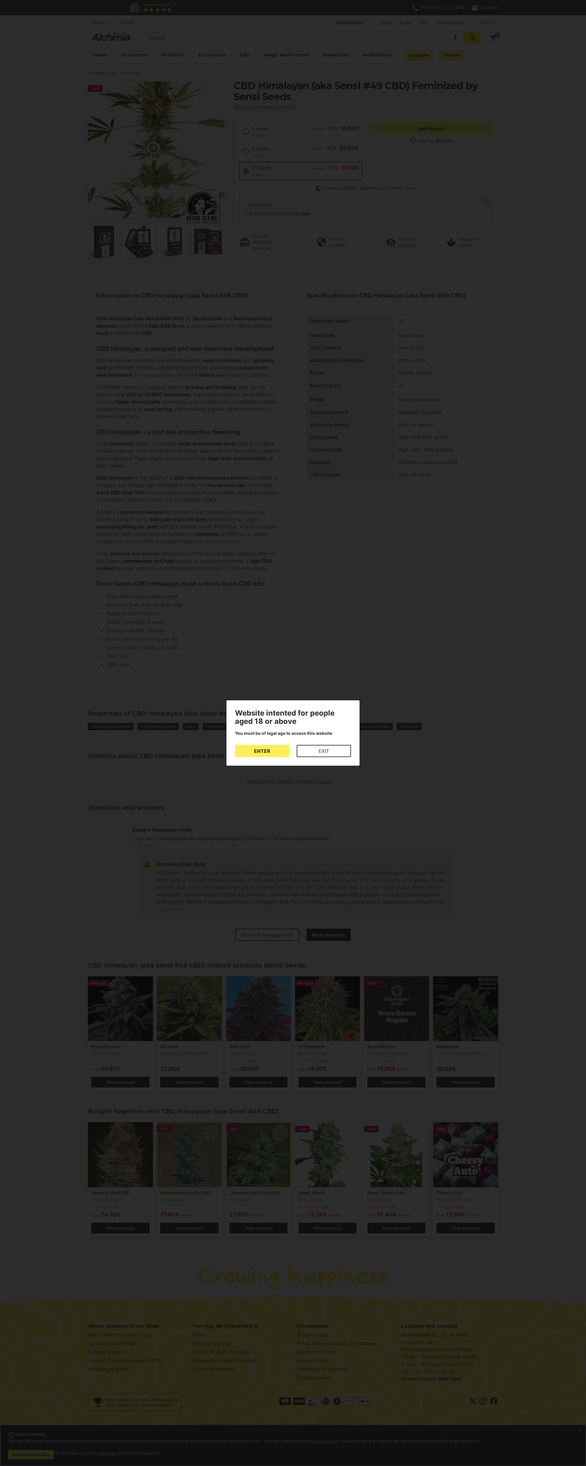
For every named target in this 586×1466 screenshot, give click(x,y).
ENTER (262, 751)
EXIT (324, 751)
